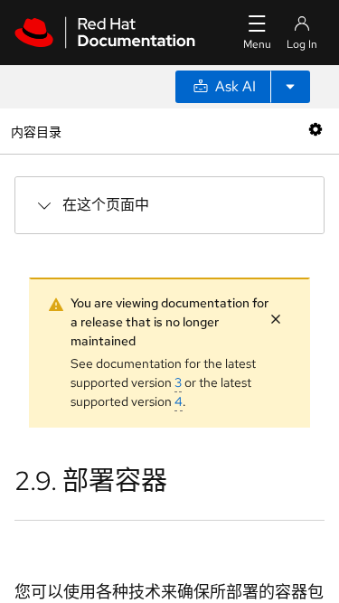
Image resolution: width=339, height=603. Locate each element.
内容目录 (35, 130)
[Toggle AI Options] (290, 87)
